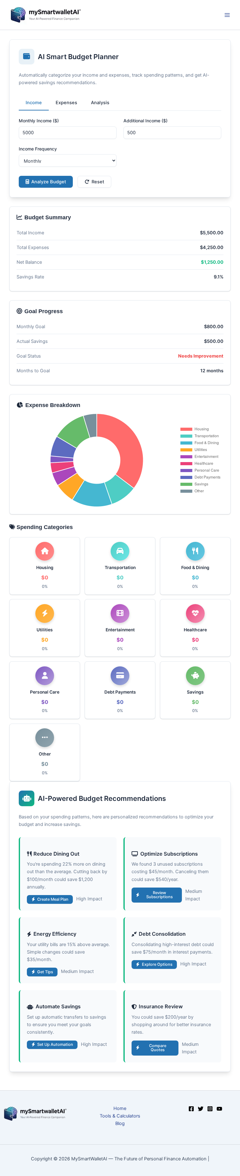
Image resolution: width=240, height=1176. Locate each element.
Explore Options (157, 964)
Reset (98, 182)
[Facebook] (191, 1109)
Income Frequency (38, 148)
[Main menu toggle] (227, 15)
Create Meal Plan (52, 899)
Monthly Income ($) (39, 120)
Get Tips (45, 972)
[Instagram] (210, 1109)
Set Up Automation (55, 1044)
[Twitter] (200, 1109)
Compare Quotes (157, 1047)
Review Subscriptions (159, 894)
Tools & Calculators (120, 1116)
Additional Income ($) (145, 120)
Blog (120, 1123)
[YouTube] (219, 1109)
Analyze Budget (48, 182)
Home (119, 1108)
